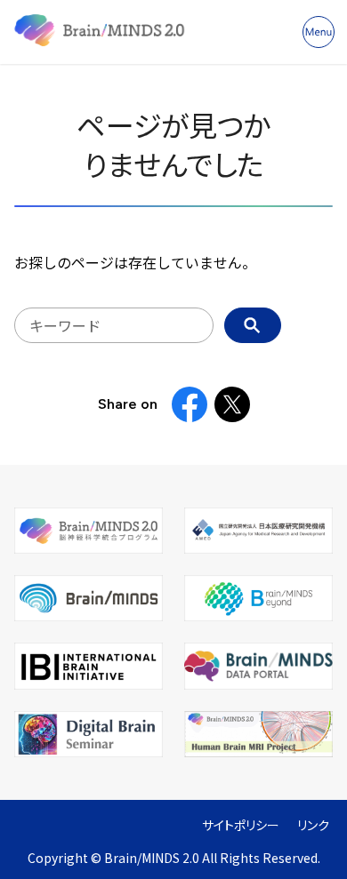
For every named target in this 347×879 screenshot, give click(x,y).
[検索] (252, 325)
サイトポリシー (240, 825)
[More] (318, 32)
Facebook (189, 404)
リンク (313, 825)
